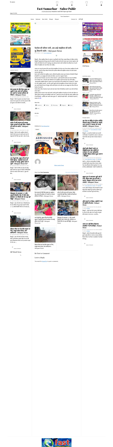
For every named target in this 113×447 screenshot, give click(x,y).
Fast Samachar (64, 16)
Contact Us (74, 19)
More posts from (58, 165)
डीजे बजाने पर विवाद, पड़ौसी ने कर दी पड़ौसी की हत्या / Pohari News (92, 203)
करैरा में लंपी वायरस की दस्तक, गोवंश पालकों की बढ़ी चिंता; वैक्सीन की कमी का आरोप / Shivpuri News (20, 125)
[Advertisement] (56, 285)
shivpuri (37, 129)
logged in (44, 261)
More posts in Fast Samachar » (71, 172)
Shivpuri (57, 19)
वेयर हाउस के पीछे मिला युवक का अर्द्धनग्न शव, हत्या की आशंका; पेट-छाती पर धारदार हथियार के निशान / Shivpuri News (20, 92)
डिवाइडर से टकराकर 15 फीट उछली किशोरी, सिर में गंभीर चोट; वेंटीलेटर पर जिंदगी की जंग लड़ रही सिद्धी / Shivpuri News (20, 196)
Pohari (99, 129)
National (38, 19)
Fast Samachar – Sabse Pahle (56, 9)
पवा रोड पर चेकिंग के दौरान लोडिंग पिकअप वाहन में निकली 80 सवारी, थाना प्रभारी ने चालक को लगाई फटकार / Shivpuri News (92, 123)
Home (32, 19)
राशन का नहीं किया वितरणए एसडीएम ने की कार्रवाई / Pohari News (92, 226)
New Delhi (44, 19)
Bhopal (51, 19)
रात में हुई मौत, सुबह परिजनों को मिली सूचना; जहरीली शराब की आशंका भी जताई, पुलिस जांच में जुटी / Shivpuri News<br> (19, 161)
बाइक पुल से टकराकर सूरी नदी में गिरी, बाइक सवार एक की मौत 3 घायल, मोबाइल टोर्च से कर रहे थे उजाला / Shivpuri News (92, 179)
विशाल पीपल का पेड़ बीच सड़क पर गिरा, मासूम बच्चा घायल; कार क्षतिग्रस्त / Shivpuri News (20, 230)
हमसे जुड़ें (81, 19)
